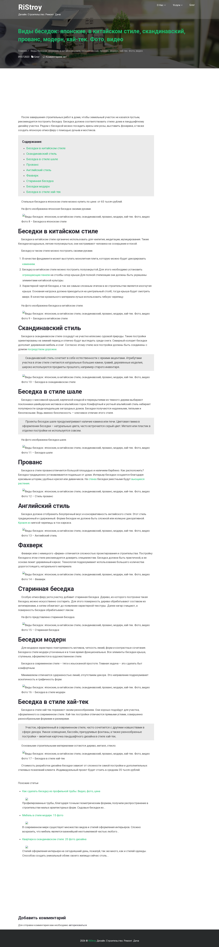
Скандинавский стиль (41, 154)
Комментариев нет (56, 56)
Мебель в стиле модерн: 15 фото (42, 815)
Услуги (176, 5)
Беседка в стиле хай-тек (43, 192)
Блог (192, 5)
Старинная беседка (40, 181)
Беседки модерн (38, 186)
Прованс (32, 164)
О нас (160, 5)
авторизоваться (78, 925)
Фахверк (32, 175)
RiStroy (30, 7)
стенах (92, 479)
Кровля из (24, 522)
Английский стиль (38, 170)
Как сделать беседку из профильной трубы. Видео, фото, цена (61, 791)
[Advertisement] (86, 90)
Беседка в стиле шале (42, 159)
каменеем (28, 264)
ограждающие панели (36, 275)
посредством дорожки (42, 349)
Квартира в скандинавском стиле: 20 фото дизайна (54, 839)
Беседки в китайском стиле (45, 148)
